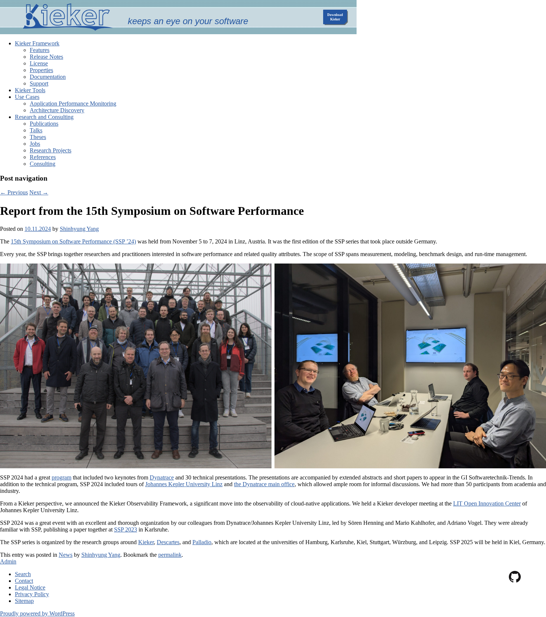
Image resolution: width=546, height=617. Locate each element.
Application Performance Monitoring (73, 103)
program (61, 477)
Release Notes (46, 57)
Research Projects (50, 150)
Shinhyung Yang (79, 229)
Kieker (146, 542)
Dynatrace (162, 477)
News (65, 555)
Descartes (168, 542)
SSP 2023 (125, 529)
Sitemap (24, 601)
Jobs (35, 143)
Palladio (201, 542)
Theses (38, 137)
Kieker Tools (30, 90)
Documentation (48, 77)
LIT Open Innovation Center (487, 503)
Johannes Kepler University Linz (183, 484)
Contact (24, 581)
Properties (41, 70)
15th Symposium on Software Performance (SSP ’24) (73, 241)
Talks (36, 130)
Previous (14, 192)
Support (39, 83)
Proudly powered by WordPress (37, 613)
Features (39, 50)
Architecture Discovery (57, 110)
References (43, 157)
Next (38, 192)
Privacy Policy (32, 594)
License (39, 63)
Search (23, 574)
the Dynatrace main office (264, 484)
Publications (44, 123)
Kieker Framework (37, 43)
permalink (170, 555)
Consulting (42, 164)
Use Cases (27, 97)
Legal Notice (30, 587)
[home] (67, 29)
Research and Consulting (44, 117)
